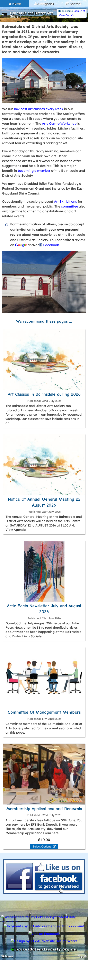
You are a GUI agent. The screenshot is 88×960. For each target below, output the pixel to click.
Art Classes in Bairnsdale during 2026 (44, 394)
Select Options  (44, 846)
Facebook (51, 245)
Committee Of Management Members (44, 712)
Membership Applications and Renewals (44, 808)
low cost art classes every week (38, 109)
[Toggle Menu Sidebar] (4, 15)
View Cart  (66, 15)
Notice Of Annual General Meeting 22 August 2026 (44, 502)
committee (69, 206)
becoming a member (34, 171)
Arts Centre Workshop (59, 123)
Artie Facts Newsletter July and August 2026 (44, 608)
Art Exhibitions (65, 201)
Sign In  (79, 11)
